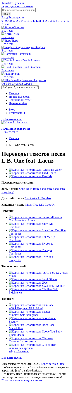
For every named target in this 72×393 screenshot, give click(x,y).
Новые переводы (19, 96)
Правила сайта (18, 103)
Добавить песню (11, 119)
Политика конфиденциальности (21, 380)
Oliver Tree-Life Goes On (40, 204)
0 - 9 (4, 20)
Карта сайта (48, 363)
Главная (14, 93)
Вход (12, 109)
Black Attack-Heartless (38, 198)
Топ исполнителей (20, 100)
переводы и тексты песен (17, 4)
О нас (60, 363)
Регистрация (17, 112)
